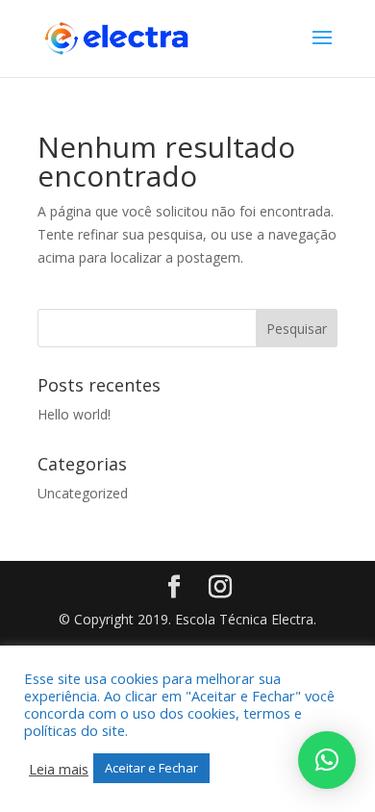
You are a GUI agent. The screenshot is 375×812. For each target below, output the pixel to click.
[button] (327, 760)
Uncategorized (83, 493)
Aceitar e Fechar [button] (151, 767)
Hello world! (74, 414)
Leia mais (58, 768)
